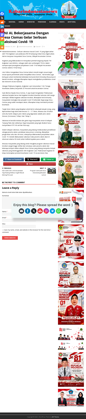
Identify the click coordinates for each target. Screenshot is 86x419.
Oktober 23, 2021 (10, 46)
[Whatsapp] (2, 43)
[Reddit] (2, 22)
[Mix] (2, 39)
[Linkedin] (2, 26)
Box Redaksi (6, 26)
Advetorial (72, 22)
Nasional (12, 22)
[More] (2, 47)
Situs (3, 224)
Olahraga (52, 22)
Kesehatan (31, 22)
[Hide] (1, 51)
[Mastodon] (2, 35)
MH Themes (55, 417)
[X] (2, 18)
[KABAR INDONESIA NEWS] (43, 19)
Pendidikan (42, 22)
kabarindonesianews (25, 46)
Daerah (21, 22)
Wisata (61, 22)
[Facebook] (2, 14)
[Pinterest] (2, 30)
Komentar (5, 196)
